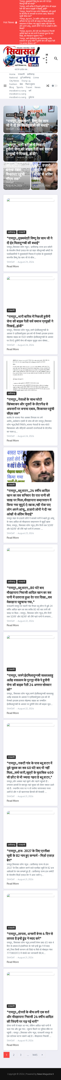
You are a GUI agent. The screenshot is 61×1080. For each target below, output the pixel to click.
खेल (21, 84)
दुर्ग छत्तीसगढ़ (25, 77)
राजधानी (21, 74)
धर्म (30, 90)
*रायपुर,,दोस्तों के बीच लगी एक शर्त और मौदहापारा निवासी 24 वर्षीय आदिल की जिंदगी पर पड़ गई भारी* (30, 1016)
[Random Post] (47, 85)
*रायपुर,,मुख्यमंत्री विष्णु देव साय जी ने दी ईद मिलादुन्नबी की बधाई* (27, 122)
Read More (13, 266)
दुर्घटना (31, 97)
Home (12, 74)
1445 (35, 1054)
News (37, 87)
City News (14, 80)
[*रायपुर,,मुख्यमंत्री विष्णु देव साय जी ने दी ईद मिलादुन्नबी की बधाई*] (30, 214)
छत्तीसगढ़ (30, 74)
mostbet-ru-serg (17, 90)
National (13, 77)
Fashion (13, 84)
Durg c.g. (26, 80)
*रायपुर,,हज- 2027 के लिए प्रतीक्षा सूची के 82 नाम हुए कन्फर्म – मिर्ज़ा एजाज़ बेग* (30, 855)
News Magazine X (45, 1074)
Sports (19, 87)
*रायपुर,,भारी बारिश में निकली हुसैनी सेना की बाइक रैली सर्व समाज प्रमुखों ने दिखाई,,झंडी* (29, 149)
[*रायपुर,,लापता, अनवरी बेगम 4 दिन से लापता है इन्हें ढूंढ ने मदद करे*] (30, 909)
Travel (29, 87)
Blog (11, 87)
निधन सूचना (30, 84)
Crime (36, 77)
